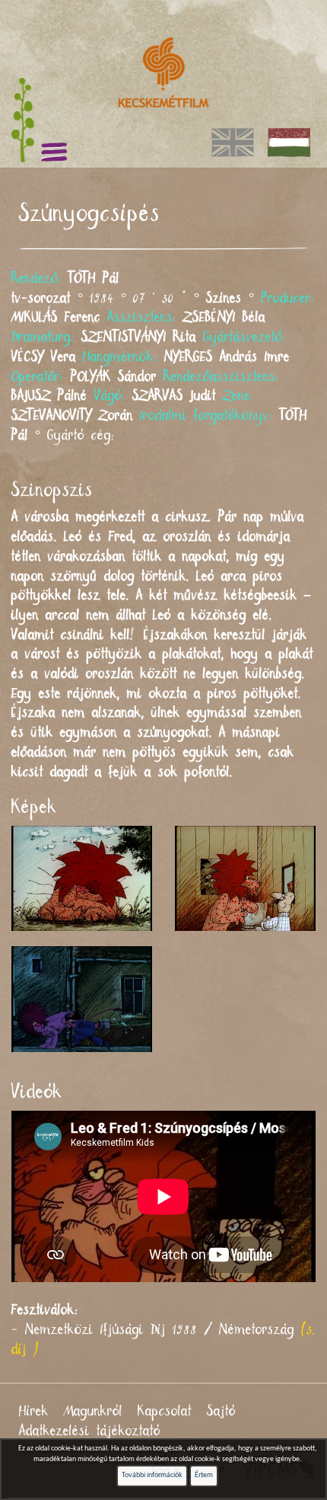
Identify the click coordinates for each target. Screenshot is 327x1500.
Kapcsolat (165, 1412)
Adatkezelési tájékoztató (89, 1431)
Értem (204, 1475)
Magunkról (93, 1412)
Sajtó (221, 1412)
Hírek (34, 1412)
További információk (152, 1475)
